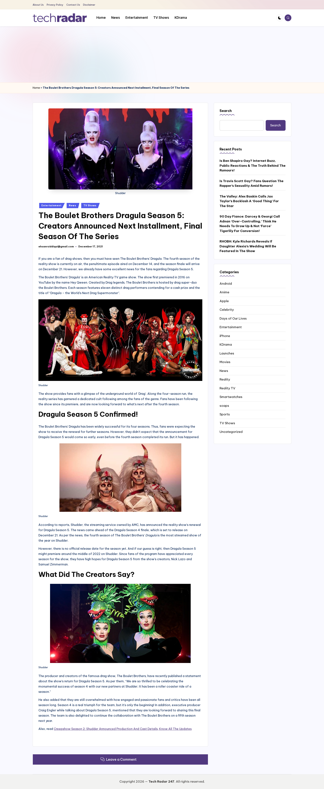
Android (226, 283)
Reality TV (227, 388)
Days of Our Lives (233, 318)
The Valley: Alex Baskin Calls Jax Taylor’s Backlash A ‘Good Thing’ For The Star (249, 201)
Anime (224, 292)
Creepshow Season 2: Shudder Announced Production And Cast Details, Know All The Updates (123, 729)
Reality (225, 379)
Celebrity (227, 309)
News (72, 205)
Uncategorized (231, 431)
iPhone (225, 336)
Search (226, 111)
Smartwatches (231, 397)
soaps (224, 405)
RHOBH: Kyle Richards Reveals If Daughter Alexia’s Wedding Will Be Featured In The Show (248, 246)
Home (36, 87)
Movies (225, 362)
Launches (227, 353)
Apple (224, 301)
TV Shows (89, 205)
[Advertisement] (162, 54)
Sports (225, 414)
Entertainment (51, 205)
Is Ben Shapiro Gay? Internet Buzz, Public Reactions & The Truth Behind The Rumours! (253, 165)
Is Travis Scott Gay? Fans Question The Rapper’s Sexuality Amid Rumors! (252, 183)
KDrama (226, 344)
